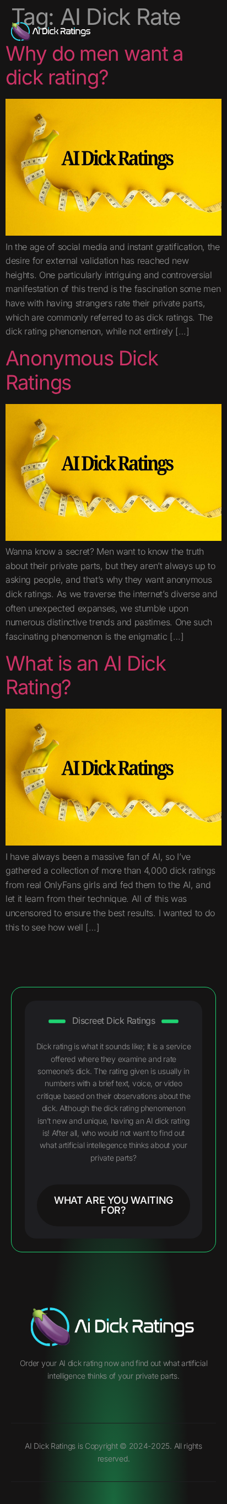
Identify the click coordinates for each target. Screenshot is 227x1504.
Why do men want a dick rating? (94, 65)
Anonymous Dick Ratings (82, 370)
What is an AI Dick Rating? (86, 675)
